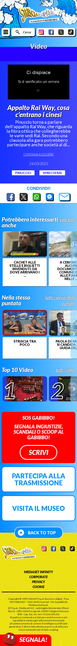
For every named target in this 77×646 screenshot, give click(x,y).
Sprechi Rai (52, 173)
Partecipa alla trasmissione (38, 479)
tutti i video (65, 369)
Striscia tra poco (25, 343)
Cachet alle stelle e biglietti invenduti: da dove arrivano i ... (24, 269)
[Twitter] (61, 32)
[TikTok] (71, 32)
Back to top (42, 532)
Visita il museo (38, 508)
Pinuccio (23, 173)
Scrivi (38, 452)
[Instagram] (41, 32)
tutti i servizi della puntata (60, 300)
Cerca (27, 32)
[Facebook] (51, 32)
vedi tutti (67, 219)
